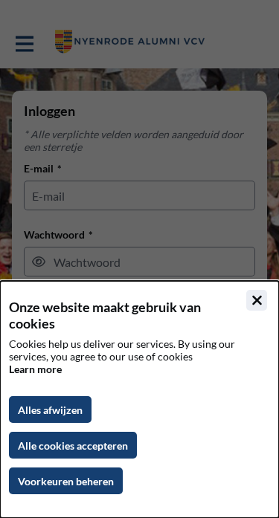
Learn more (35, 369)
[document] (139, 399)
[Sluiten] (256, 300)
